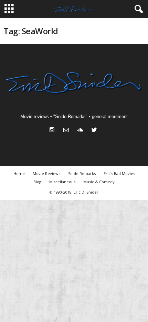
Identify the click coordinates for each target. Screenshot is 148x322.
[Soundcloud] (82, 130)
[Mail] (68, 130)
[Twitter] (95, 130)
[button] (137, 9)
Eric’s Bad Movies (119, 173)
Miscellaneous (62, 181)
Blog (37, 181)
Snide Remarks (82, 173)
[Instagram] (53, 130)
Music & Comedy (99, 181)
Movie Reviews (46, 173)
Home (19, 173)
